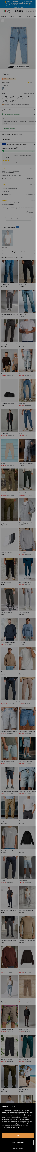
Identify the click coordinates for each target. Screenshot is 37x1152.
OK (18, 1135)
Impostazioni (18, 1142)
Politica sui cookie (21, 1125)
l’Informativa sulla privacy (10, 1127)
